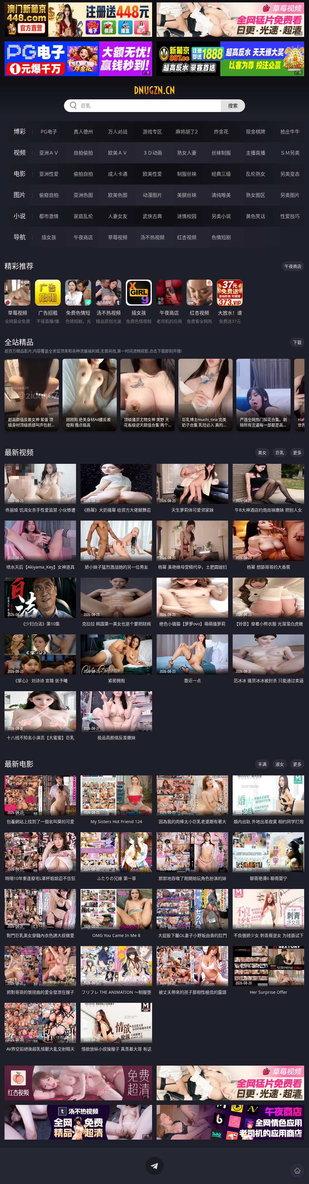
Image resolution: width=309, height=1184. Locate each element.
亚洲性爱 (49, 174)
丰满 (262, 764)
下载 (297, 342)
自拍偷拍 (83, 152)
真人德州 (83, 131)
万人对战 (117, 131)
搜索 (233, 105)
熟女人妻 (186, 152)
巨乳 (280, 452)
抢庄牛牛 (290, 131)
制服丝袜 (186, 174)
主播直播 (255, 152)
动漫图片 (152, 195)
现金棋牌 (255, 131)
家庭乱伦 (83, 216)
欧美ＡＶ (117, 152)
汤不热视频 (152, 237)
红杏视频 (186, 237)
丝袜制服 (221, 152)
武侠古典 (152, 216)
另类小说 (221, 216)
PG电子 (49, 131)
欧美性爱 (152, 174)
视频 (20, 153)
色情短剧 (221, 237)
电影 (20, 174)
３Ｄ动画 (152, 152)
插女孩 (49, 237)
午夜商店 (83, 237)
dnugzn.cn (154, 90)
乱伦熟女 (255, 174)
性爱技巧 (290, 216)
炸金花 (221, 131)
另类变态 (290, 174)
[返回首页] (297, 1170)
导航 (20, 237)
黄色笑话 (255, 216)
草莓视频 (117, 237)
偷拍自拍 (83, 174)
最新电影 (19, 764)
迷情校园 (186, 216)
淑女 (280, 764)
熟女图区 (255, 195)
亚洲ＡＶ (49, 152)
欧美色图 (117, 195)
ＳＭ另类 (290, 152)
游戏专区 (152, 131)
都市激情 (49, 216)
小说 (20, 216)
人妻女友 (117, 216)
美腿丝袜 (186, 195)
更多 (297, 452)
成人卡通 (117, 174)
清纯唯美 (221, 195)
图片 (20, 195)
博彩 (20, 131)
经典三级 (221, 174)
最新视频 (19, 452)
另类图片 (290, 195)
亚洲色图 (83, 195)
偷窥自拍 (49, 195)
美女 (262, 452)
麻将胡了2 (187, 131)
